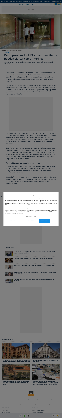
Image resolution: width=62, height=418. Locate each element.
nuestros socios (23, 199)
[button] (31, 216)
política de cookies (20, 204)
